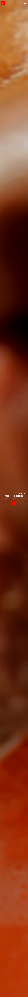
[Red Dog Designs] (3, 3)
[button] (25, 3)
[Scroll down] (14, 503)
